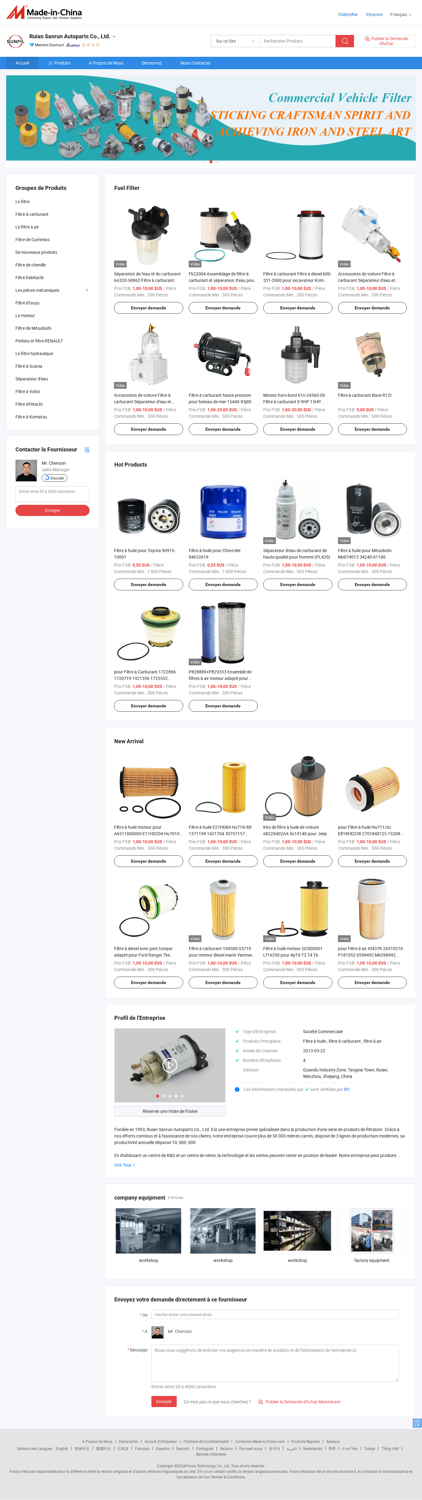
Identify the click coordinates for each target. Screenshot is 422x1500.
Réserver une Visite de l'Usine (170, 1111)
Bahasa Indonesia (211, 1454)
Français (142, 1448)
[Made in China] (46, 12)
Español (163, 1448)
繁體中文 (103, 1448)
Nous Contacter (195, 63)
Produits (62, 63)
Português (204, 1448)
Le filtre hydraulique (34, 353)
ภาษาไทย (350, 1448)
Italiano (226, 1448)
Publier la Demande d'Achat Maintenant (299, 1402)
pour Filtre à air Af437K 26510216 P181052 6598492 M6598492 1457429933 (370, 954)
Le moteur (25, 315)
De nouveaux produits (36, 252)
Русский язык (250, 1448)
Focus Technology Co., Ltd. (208, 1465)
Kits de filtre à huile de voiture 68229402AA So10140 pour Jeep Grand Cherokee (295, 833)
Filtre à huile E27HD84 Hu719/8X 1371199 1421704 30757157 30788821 (220, 833)
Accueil (22, 63)
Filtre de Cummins (32, 239)
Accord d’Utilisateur (161, 1441)
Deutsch (183, 1448)
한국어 (274, 1448)
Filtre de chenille (30, 265)
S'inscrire (374, 14)
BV (347, 1089)
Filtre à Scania (28, 366)
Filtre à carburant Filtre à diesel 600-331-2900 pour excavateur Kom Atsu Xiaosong (297, 280)
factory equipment (372, 1260)
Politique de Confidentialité (206, 1441)
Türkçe (369, 1448)
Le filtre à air (27, 227)
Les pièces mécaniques (37, 290)
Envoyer (164, 1401)
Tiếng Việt (390, 1448)
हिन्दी (332, 1448)
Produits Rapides (305, 1441)
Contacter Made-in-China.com (260, 1441)
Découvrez (152, 63)
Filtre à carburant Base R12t (365, 395)
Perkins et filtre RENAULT (39, 341)
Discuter (57, 478)
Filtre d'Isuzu (27, 303)
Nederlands (312, 1448)
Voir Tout (123, 1165)
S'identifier (348, 14)
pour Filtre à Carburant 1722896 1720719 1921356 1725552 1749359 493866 (145, 678)
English (62, 1448)
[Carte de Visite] (87, 449)
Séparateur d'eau (31, 379)
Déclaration (128, 1441)
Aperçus (333, 1441)
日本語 (123, 1448)
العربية (291, 1448)
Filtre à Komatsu (31, 417)
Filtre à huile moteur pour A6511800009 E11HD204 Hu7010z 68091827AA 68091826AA (148, 833)
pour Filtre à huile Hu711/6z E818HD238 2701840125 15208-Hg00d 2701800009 (369, 833)
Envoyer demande (148, 307)
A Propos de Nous (106, 63)
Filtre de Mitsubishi (33, 328)
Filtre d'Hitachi (29, 404)
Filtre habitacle (29, 277)
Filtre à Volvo (27, 391)
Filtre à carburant (32, 214)
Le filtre (22, 201)
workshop (148, 1260)
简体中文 (82, 1448)
